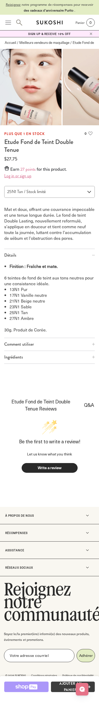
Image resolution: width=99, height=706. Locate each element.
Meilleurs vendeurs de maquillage (44, 42)
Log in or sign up (17, 176)
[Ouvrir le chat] (82, 689)
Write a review (50, 467)
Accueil (10, 42)
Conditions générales (44, 675)
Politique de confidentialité (78, 675)
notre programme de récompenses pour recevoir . (49, 7)
